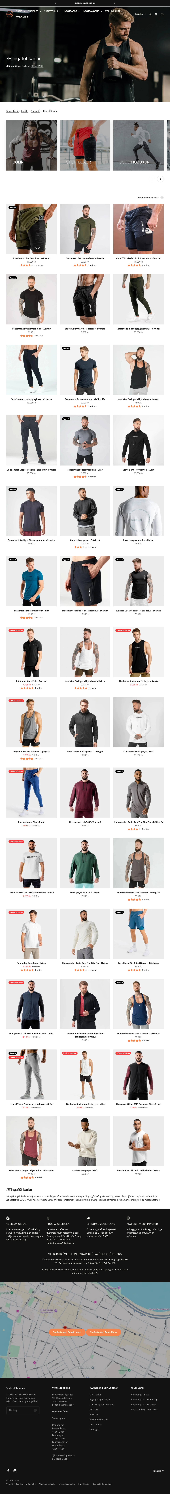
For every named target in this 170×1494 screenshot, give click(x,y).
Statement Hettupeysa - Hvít (138, 751)
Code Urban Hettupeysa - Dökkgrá (85, 751)
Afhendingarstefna (67, 1484)
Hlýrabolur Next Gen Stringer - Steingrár (138, 892)
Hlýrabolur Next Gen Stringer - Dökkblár (138, 1033)
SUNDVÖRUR (51, 11)
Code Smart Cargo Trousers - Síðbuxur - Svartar (31, 469)
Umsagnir (94, 1429)
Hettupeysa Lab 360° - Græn (85, 892)
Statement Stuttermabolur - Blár (31, 610)
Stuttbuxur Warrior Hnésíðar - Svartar (85, 328)
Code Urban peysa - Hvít (84, 1170)
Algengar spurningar (100, 1399)
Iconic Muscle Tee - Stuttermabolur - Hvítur (31, 892)
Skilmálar (94, 1409)
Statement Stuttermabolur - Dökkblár (85, 399)
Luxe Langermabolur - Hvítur (138, 540)
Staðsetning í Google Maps (67, 1332)
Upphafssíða (12, 111)
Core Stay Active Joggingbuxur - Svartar (31, 399)
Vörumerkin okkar (99, 1419)
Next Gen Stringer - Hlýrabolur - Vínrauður (31, 1170)
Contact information (102, 1484)
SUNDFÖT (33, 11)
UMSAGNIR (22, 16)
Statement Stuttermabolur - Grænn (85, 258)
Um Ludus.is (96, 1424)
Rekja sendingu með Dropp (144, 1409)
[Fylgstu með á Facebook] (8, 1471)
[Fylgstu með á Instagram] (15, 1471)
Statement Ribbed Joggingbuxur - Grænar (138, 328)
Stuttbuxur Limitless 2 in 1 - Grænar (31, 258)
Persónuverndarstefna (26, 1484)
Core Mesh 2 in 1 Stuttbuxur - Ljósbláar (138, 963)
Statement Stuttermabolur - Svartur (31, 328)
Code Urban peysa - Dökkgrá (85, 540)
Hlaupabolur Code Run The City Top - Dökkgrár (138, 822)
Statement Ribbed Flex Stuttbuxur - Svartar (85, 610)
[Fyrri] (55, 3)
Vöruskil (94, 1414)
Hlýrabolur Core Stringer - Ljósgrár (31, 751)
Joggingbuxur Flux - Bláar (31, 822)
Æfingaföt (35, 111)
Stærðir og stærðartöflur (102, 1404)
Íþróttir (24, 111)
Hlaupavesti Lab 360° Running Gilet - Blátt (31, 1033)
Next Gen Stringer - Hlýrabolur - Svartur (138, 399)
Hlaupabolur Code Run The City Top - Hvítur (85, 963)
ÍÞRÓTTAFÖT (70, 11)
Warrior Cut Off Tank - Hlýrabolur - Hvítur (138, 1170)
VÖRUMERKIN (112, 11)
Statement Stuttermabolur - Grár (85, 469)
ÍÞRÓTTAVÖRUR (91, 11)
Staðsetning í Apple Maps (103, 1332)
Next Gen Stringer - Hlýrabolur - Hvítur (85, 681)
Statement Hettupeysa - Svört (138, 469)
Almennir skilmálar (47, 1484)
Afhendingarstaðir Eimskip (144, 1399)
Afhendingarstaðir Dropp (143, 1404)
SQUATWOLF (37, 66)
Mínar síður (95, 1394)
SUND (19, 11)
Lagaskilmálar (84, 1484)
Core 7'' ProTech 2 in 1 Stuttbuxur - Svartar (138, 258)
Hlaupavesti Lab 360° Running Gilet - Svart (138, 1104)
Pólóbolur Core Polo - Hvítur (31, 963)
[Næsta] (114, 3)
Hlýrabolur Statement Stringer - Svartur (139, 681)
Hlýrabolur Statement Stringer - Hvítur (85, 1104)
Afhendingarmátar (140, 1394)
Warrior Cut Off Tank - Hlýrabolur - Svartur (138, 610)
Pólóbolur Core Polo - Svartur (31, 681)
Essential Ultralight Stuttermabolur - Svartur (31, 540)
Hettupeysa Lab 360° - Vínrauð (85, 822)
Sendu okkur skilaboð (63, 1404)
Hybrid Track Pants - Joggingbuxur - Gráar (31, 1104)
